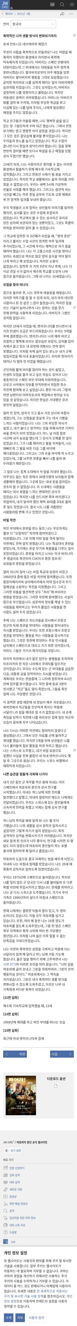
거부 (20, 1317)
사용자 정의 (36, 1317)
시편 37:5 (9, 964)
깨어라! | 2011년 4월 (17, 14)
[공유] (62, 14)
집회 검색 (11, 1175)
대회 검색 (11, 1182)
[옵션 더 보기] (71, 14)
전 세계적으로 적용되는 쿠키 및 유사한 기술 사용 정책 (36, 1293)
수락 (9, 1317)
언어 (6, 23)
